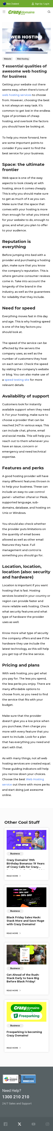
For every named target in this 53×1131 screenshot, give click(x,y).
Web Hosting (23, 59)
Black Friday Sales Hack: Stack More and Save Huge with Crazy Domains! (25, 921)
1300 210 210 (15, 1096)
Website (7, 59)
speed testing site (17, 379)
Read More (13, 876)
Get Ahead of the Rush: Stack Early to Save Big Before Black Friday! (23, 978)
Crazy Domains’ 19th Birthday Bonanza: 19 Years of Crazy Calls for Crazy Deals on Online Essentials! (25, 865)
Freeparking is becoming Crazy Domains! (24, 1033)
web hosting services (16, 95)
